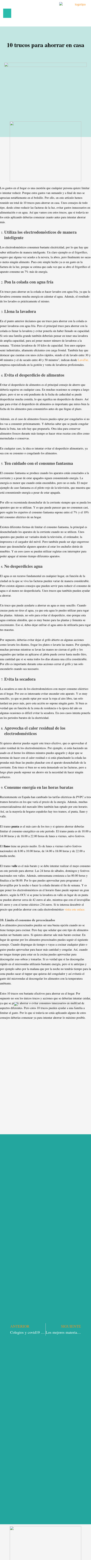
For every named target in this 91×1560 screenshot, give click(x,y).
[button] (7, 13)
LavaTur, (83, 360)
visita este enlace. (75, 909)
